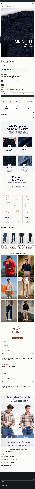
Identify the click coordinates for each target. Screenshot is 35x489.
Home (2, 6)
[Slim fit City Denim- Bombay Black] (30, 238)
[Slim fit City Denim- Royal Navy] (21, 238)
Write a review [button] (17, 338)
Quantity (2, 91)
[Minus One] (17, 3)
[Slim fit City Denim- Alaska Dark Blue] (5, 238)
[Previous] (10, 1)
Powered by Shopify (4, 485)
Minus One (8, 484)
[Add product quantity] (5, 93)
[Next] (25, 1)
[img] (4, 344)
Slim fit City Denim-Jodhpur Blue (12, 246)
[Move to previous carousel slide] (31, 230)
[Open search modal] (31, 3)
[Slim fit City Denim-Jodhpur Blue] (13, 238)
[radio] (2, 76)
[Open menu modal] (2, 3)
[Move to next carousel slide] (33, 230)
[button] (3, 67)
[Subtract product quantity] (2, 93)
